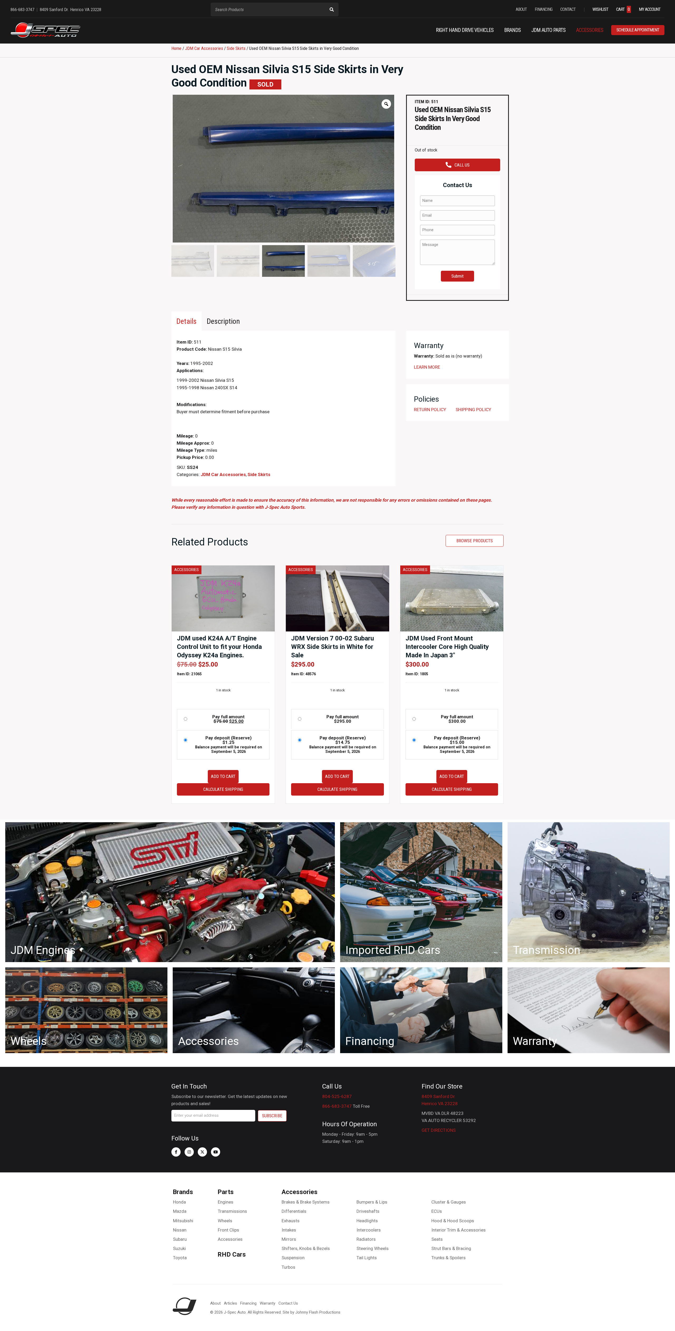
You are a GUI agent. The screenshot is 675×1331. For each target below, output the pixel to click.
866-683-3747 (337, 1106)
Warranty (267, 1303)
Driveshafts (367, 1211)
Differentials (294, 1211)
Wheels (225, 1220)
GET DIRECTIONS (439, 1130)
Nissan (179, 1230)
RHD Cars (232, 1254)
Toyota (180, 1257)
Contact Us (288, 1303)
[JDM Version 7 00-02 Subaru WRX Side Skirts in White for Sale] (337, 598)
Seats (437, 1239)
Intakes (289, 1230)
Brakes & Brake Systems (306, 1202)
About (215, 1303)
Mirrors (289, 1239)
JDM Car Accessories (204, 48)
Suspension (293, 1257)
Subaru (180, 1239)
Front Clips (228, 1230)
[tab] (186, 321)
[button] (176, 1152)
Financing (248, 1303)
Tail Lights (366, 1257)
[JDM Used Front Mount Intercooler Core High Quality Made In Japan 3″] (451, 598)
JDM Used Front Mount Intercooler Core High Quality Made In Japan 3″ (447, 647)
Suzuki (179, 1248)
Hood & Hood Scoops (452, 1220)
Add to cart (223, 776)
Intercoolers (368, 1230)
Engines (225, 1202)
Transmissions (232, 1211)
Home (176, 48)
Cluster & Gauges (448, 1202)
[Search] (331, 9)
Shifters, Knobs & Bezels (306, 1248)
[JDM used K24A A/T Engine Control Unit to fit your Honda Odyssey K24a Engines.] (223, 598)
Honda (179, 1202)
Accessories (230, 1239)
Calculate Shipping (223, 789)
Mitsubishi (183, 1220)
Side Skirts (236, 48)
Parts (226, 1192)
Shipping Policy (473, 409)
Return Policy (430, 409)
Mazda (179, 1211)
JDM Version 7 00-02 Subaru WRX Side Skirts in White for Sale (332, 647)
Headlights (367, 1220)
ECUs (436, 1211)
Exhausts (291, 1220)
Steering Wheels (372, 1248)
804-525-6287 (337, 1096)
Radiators (366, 1239)
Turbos (288, 1267)
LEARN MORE (427, 367)
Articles (230, 1303)
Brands (183, 1192)
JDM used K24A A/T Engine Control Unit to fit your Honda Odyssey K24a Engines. (219, 647)
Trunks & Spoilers (448, 1257)
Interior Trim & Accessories (458, 1230)
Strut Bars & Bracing (451, 1248)
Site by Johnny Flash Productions (311, 1312)
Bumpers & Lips (371, 1202)
